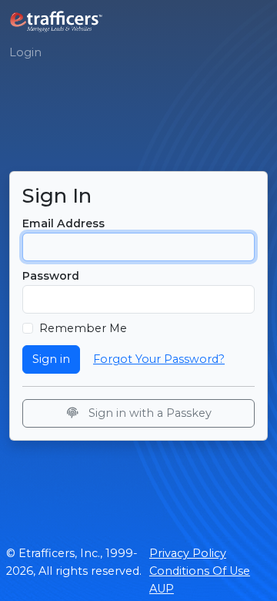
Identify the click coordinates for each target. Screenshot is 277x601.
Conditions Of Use (199, 571)
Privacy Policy (187, 553)
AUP (161, 589)
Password (50, 276)
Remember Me (83, 328)
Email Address (63, 223)
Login (25, 52)
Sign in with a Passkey (148, 413)
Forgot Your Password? (159, 359)
